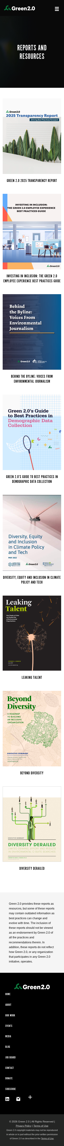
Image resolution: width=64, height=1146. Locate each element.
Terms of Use (40, 1125)
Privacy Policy (23, 1125)
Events (8, 1026)
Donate (9, 1078)
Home (7, 994)
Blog (7, 1047)
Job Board (10, 1057)
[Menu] (57, 9)
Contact (9, 1068)
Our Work (10, 1015)
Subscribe (10, 1089)
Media (8, 1036)
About (8, 1005)
